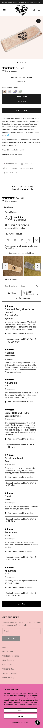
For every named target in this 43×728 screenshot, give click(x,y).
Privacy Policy (33, 704)
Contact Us (7, 665)
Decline (20, 716)
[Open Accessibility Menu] (37, 722)
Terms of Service (9, 673)
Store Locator (8, 660)
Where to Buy (8, 669)
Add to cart (21, 111)
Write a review (9, 71)
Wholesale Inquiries (10, 656)
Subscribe (11, 639)
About (4, 647)
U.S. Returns (7, 652)
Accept (20, 710)
